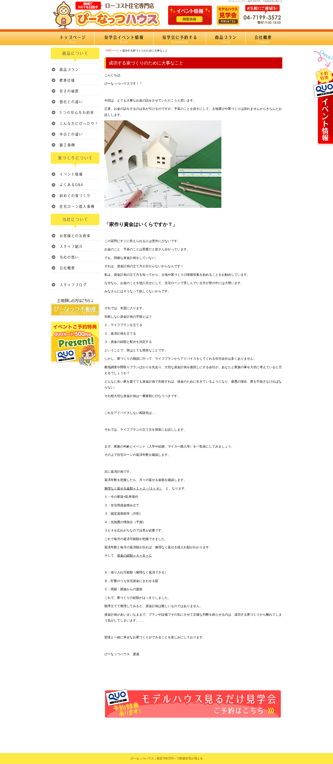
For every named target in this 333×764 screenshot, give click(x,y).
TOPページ (112, 50)
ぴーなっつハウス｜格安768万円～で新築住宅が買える (166, 758)
